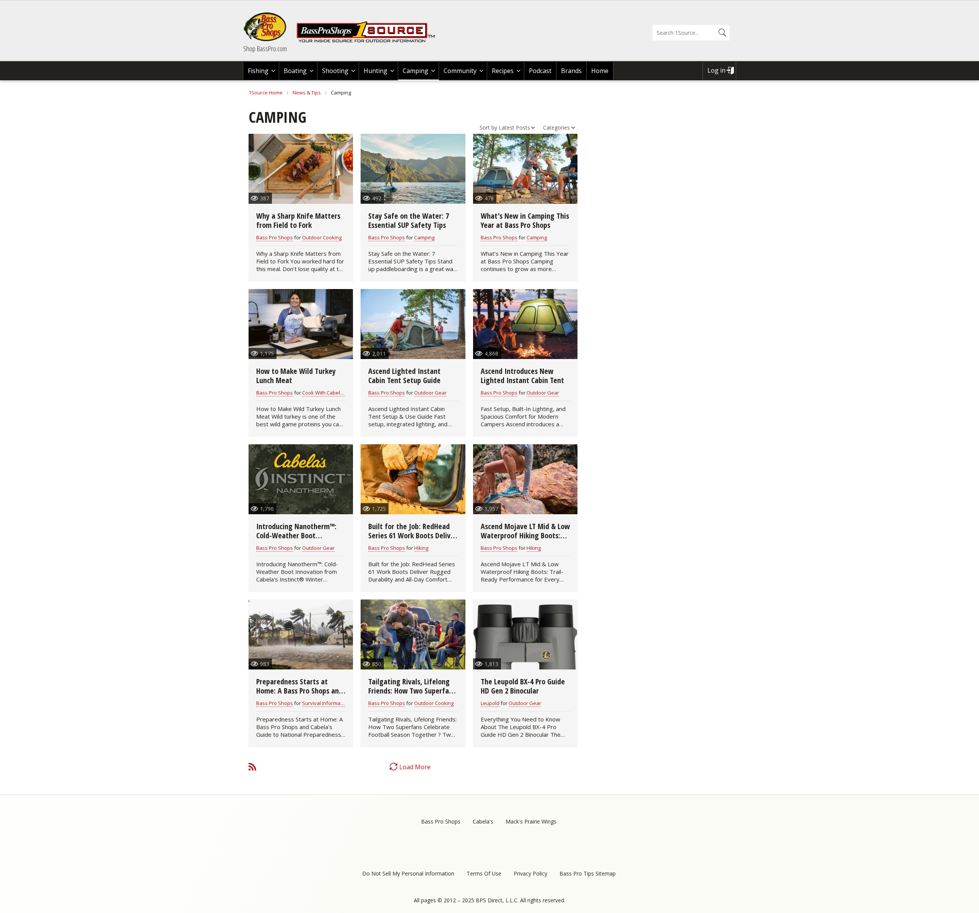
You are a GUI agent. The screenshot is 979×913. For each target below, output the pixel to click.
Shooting (335, 71)
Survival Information (325, 703)
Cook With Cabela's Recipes (334, 392)
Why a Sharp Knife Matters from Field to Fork (298, 220)
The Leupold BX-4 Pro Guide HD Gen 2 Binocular (523, 686)
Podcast (540, 71)
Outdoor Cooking (322, 237)
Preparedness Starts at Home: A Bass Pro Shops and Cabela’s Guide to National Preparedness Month (299, 695)
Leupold (490, 703)
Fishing (258, 71)
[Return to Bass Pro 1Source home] (369, 41)
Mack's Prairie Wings (531, 821)
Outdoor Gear (430, 392)
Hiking (421, 547)
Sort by (488, 127)
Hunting (375, 71)
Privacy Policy (530, 873)
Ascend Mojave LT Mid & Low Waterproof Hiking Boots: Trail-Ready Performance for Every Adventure (525, 540)
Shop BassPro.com (265, 49)
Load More (415, 767)
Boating (295, 71)
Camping (415, 71)
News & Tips (307, 92)
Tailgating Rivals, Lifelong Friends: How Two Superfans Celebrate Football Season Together (412, 695)
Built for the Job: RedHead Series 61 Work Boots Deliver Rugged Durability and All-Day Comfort (412, 540)
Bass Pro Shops (274, 237)
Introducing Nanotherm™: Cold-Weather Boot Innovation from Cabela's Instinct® (296, 540)
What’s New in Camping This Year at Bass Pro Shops (525, 220)
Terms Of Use (484, 873)
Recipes (503, 71)
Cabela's (483, 821)
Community (460, 71)
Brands (571, 71)
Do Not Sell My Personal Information (408, 873)
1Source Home (266, 92)
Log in (716, 70)
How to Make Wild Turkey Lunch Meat (296, 375)
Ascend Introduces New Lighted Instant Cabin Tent (522, 375)
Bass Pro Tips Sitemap (587, 873)
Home (599, 71)
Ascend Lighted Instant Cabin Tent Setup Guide (404, 375)
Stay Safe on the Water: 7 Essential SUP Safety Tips (408, 220)
